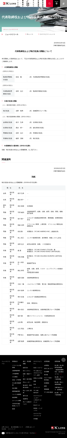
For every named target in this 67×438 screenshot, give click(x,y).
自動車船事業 (16, 370)
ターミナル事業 (16, 400)
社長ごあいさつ (48, 368)
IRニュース (30, 34)
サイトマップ (11, 429)
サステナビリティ (33, 3)
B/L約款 (4, 429)
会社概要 (46, 371)
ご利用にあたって (30, 427)
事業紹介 (23, 3)
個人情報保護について (17, 427)
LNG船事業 (15, 373)
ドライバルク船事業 (16, 366)
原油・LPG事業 (16, 380)
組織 (45, 386)
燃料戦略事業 (16, 391)
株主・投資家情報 (27, 3)
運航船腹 (46, 389)
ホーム (5, 29)
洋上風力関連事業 (16, 384)
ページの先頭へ (63, 360)
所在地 (46, 374)
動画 (13, 409)
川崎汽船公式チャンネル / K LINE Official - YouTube (20, 433)
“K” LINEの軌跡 (48, 392)
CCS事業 (14, 377)
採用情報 (42, 3)
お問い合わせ (63, 1)
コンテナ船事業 (16, 394)
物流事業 (14, 397)
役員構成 (46, 383)
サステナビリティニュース (47, 34)
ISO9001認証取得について (16, 404)
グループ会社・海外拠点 (48, 379)
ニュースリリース (13, 29)
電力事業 (14, 388)
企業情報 (38, 3)
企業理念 (46, 365)
